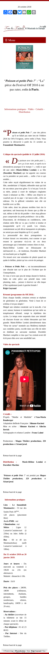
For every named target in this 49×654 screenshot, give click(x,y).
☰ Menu (10, 40)
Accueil (42, 26)
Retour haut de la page (12, 455)
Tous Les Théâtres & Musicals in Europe (29, 652)
